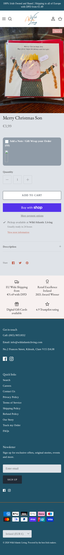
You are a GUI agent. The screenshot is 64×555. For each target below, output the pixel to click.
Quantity (8, 171)
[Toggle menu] (4, 19)
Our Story (8, 419)
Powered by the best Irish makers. (42, 542)
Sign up (12, 479)
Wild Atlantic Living (18, 542)
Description (9, 246)
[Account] (52, 19)
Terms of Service (12, 402)
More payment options (32, 215)
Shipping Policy (11, 408)
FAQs (6, 431)
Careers (7, 385)
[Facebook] (5, 359)
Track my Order (11, 425)
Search (6, 380)
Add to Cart (32, 195)
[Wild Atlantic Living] (32, 18)
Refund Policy (11, 413)
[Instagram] (11, 359)
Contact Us (9, 391)
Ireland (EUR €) (14, 533)
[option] (32, 70)
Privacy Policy (11, 397)
